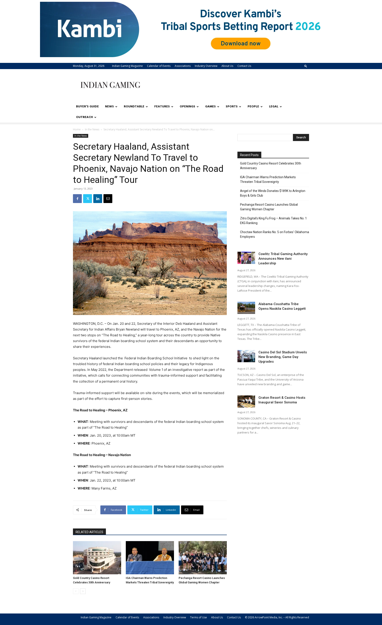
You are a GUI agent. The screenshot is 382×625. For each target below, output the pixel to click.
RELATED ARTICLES (89, 532)
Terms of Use (198, 617)
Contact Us (244, 66)
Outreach (84, 117)
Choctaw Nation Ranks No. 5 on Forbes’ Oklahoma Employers (274, 234)
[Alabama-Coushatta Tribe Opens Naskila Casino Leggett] (246, 308)
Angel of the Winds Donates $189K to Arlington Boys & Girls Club (272, 193)
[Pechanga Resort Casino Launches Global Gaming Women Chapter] (203, 557)
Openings (187, 106)
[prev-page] (75, 591)
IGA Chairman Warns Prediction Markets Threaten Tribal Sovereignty (268, 179)
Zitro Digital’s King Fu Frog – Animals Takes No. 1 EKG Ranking (273, 221)
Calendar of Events (158, 66)
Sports (232, 106)
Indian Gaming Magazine (127, 66)
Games (210, 106)
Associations (183, 66)
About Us (227, 66)
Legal (273, 106)
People (253, 106)
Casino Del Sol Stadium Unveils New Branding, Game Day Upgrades (282, 357)
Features (162, 106)
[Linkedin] (97, 198)
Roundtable (134, 106)
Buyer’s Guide (87, 106)
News (109, 106)
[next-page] (83, 591)
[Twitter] (87, 198)
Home (77, 129)
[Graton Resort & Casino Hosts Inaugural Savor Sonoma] (246, 401)
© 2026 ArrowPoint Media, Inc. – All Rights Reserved (277, 617)
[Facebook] (77, 198)
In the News (92, 129)
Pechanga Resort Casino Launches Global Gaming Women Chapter (269, 207)
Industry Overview (206, 66)
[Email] (107, 198)
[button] (305, 66)
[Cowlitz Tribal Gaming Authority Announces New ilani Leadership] (246, 258)
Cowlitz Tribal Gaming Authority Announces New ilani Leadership (283, 258)
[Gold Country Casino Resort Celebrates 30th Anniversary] (97, 557)
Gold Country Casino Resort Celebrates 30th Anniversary (270, 166)
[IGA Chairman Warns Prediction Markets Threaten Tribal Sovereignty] (150, 557)
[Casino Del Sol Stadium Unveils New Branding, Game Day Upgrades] (246, 356)
